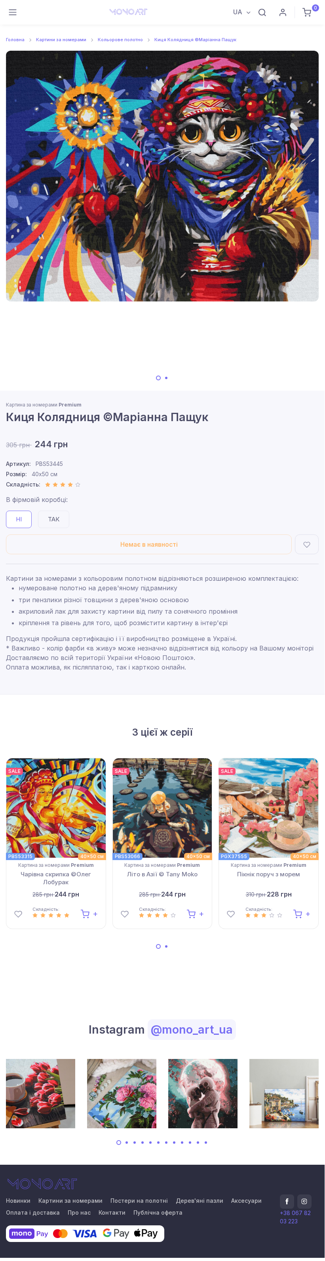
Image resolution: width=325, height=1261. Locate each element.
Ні (19, 519)
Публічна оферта (157, 1212)
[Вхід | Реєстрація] (282, 12)
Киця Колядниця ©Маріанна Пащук (195, 39)
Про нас (79, 1212)
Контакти (112, 1212)
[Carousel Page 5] (150, 1142)
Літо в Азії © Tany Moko (162, 874)
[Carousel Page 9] (182, 1142)
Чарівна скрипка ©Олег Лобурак (56, 878)
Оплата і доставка (33, 1212)
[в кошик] (89, 913)
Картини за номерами (61, 39)
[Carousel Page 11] (198, 1142)
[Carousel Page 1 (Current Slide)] (158, 378)
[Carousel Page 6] (158, 1142)
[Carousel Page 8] (174, 1142)
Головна (15, 39)
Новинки (18, 1200)
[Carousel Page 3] (134, 1142)
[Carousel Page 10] (190, 1142)
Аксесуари (246, 1200)
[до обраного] (307, 544)
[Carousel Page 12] (205, 1142)
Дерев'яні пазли (199, 1200)
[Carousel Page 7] (166, 1142)
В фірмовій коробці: (37, 500)
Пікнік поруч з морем (268, 874)
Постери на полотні (139, 1200)
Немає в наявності (149, 544)
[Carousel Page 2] (166, 378)
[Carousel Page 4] (142, 1142)
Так (53, 519)
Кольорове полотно (120, 39)
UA (238, 12)
